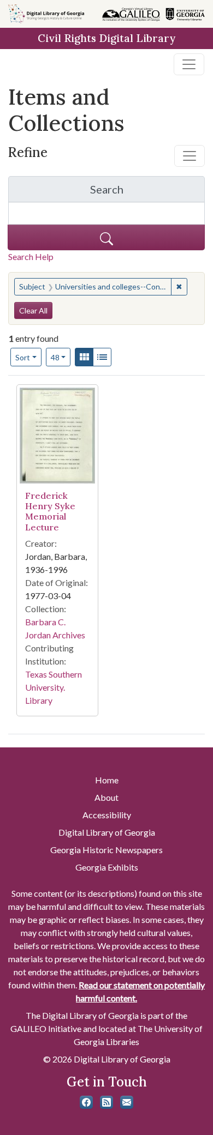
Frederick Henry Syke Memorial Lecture (50, 511)
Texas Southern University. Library (53, 687)
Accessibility (106, 815)
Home (107, 780)
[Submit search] (106, 237)
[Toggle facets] (189, 156)
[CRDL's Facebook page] (86, 1102)
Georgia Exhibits (106, 867)
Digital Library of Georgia (106, 832)
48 (61, 357)
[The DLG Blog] (106, 1102)
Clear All (33, 310)
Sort (22, 357)
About (106, 797)
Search (147, 192)
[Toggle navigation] (189, 64)
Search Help (31, 256)
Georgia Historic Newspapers (106, 849)
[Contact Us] (126, 1102)
